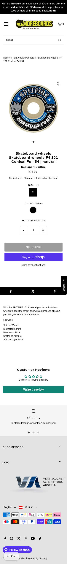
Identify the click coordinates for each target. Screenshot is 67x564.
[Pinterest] (26, 539)
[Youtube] (33, 539)
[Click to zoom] (58, 83)
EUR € (29, 507)
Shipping (28, 178)
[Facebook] (5, 539)
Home (6, 57)
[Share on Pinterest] (55, 291)
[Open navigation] (6, 24)
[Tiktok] (40, 539)
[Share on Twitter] (33, 291)
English (8, 507)
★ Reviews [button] (64, 285)
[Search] (59, 40)
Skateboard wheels (24, 57)
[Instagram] (11, 539)
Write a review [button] (33, 389)
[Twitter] (18, 539)
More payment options (33, 265)
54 (33, 192)
